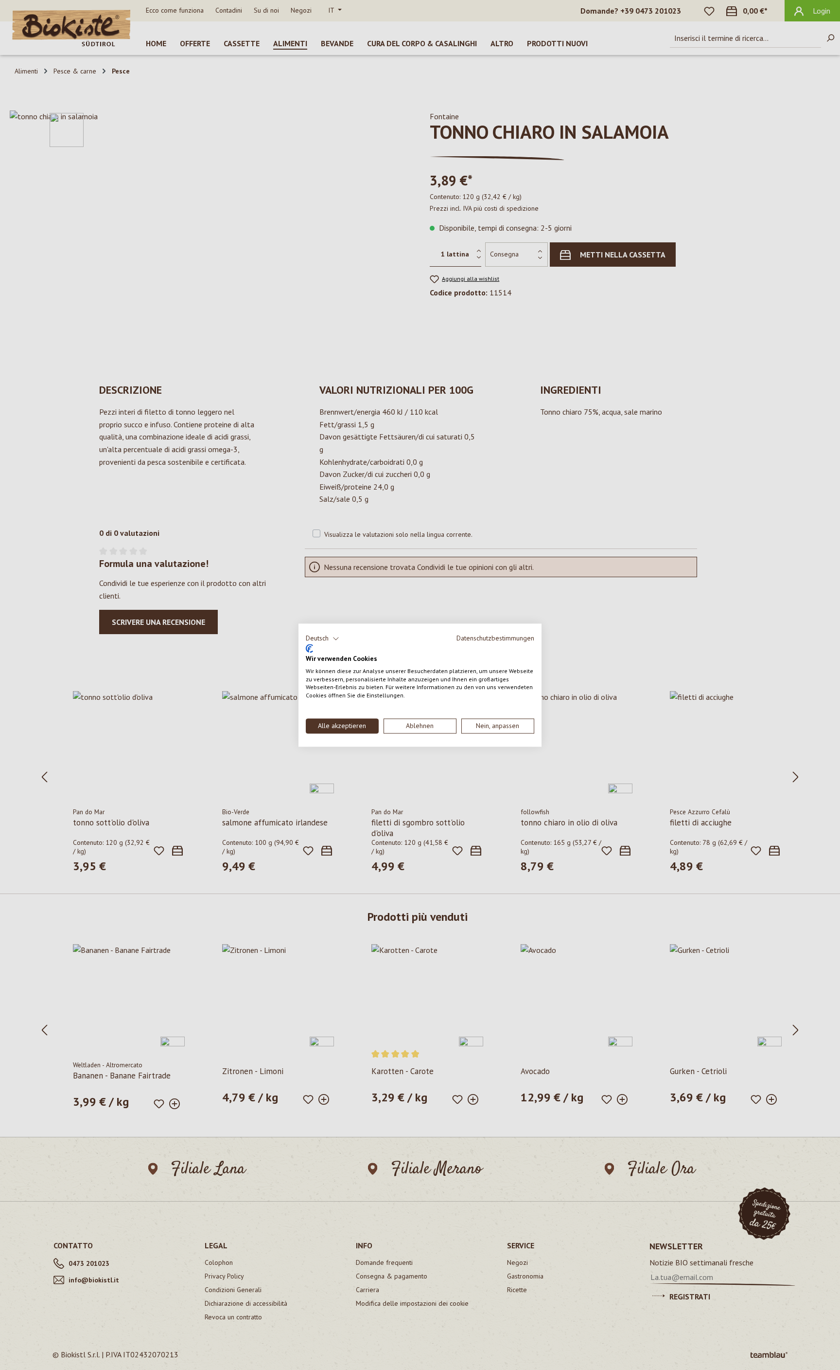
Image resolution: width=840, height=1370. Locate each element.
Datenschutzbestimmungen (495, 638)
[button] (322, 638)
